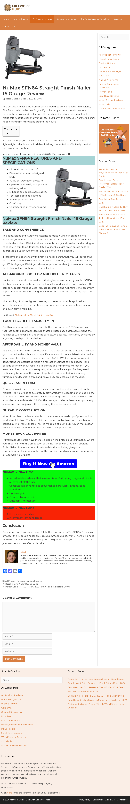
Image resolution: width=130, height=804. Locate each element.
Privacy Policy (83, 800)
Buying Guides (21, 19)
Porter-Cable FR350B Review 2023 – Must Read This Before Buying (37, 587)
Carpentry (118, 19)
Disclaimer (98, 800)
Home (6, 19)
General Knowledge (66, 19)
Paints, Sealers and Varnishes (95, 19)
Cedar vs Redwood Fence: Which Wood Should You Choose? (113, 229)
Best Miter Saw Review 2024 (83, 691)
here (9, 792)
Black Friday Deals (109, 59)
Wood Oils (104, 104)
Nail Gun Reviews (34, 581)
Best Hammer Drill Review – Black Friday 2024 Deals (96, 687)
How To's (104, 75)
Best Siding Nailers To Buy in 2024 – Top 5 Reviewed (96, 696)
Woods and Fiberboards (112, 108)
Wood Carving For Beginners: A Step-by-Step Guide (113, 172)
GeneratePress (43, 800)
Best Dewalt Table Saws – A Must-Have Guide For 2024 (113, 218)
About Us (110, 800)
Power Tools (105, 91)
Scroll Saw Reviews (109, 96)
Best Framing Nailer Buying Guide (21, 584)
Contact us (8, 26)
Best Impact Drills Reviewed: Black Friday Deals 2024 (111, 184)
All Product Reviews (42, 19)
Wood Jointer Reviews (111, 100)
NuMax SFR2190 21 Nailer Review (34, 315)
